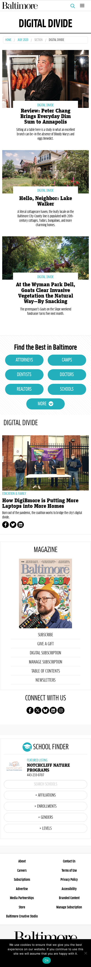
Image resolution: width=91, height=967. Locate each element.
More (42, 404)
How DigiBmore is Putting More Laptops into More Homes (40, 503)
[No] (85, 953)
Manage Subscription (45, 662)
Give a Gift (45, 644)
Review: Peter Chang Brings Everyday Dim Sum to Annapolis (45, 116)
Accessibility (69, 889)
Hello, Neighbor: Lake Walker (45, 201)
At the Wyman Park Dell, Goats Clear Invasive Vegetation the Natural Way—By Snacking (45, 293)
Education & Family (14, 493)
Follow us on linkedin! (53, 710)
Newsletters (45, 680)
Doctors (67, 375)
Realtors (24, 389)
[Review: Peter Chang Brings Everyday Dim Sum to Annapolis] (45, 78)
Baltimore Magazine (44, 5)
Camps (67, 360)
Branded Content (69, 898)
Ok (47, 960)
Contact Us (69, 861)
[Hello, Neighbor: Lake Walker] (45, 171)
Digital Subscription (45, 653)
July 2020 (22, 40)
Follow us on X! (37, 710)
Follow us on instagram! (60, 710)
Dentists (24, 375)
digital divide (45, 105)
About (22, 861)
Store (22, 907)
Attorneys (24, 360)
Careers (22, 870)
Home (8, 40)
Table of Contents (45, 671)
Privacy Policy (69, 879)
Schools (67, 389)
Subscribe (45, 635)
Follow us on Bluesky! (45, 710)
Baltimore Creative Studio (22, 916)
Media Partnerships (22, 898)
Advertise (22, 889)
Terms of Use (69, 870)
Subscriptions (22, 879)
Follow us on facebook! (30, 710)
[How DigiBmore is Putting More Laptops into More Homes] (45, 463)
